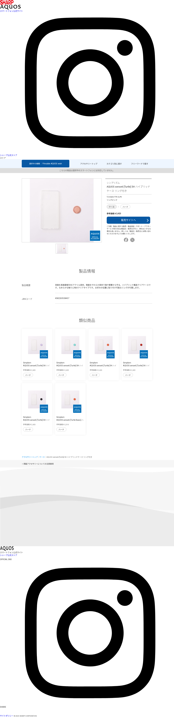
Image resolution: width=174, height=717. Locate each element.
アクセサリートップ (88, 164)
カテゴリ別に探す (114, 164)
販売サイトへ (128, 220)
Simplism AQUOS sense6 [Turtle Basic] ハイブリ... (69, 420)
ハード (125, 207)
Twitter (132, 240)
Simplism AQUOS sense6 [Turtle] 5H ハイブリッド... (36, 366)
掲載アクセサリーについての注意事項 (39, 464)
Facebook (126, 240)
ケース (111, 207)
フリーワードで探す (139, 164)
